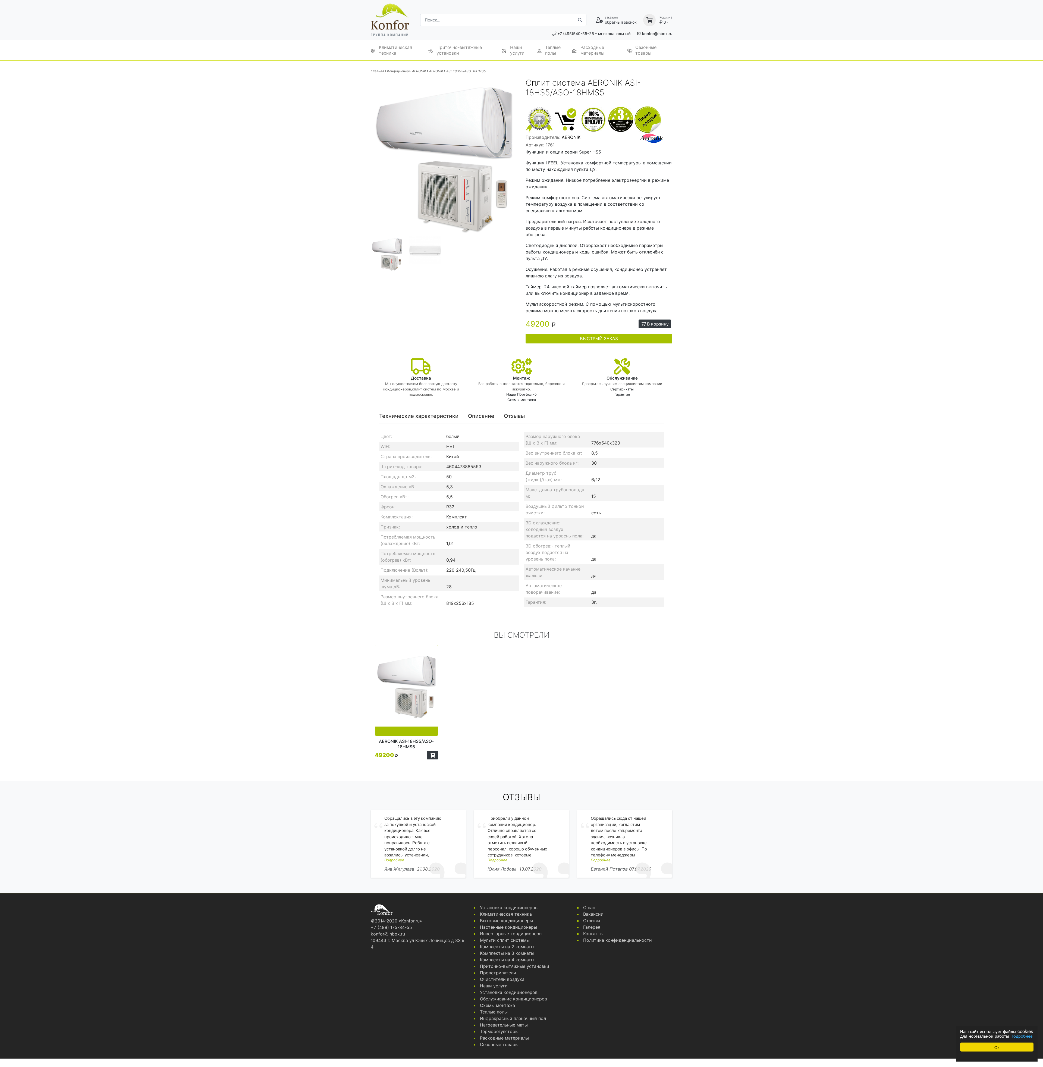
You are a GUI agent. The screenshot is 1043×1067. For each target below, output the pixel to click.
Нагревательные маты (504, 1025)
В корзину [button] (657, 324)
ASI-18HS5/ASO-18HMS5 (466, 71)
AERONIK (436, 71)
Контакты (593, 933)
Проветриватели (498, 972)
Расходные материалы (592, 50)
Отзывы (514, 416)
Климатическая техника (395, 50)
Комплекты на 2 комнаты (507, 946)
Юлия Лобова (502, 869)
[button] (432, 755)
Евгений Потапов (609, 869)
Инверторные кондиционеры (511, 933)
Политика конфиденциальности (617, 940)
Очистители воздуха (502, 979)
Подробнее (1021, 1035)
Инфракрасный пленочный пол (513, 1018)
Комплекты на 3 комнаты (507, 953)
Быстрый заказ (599, 338)
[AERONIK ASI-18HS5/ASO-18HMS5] (406, 690)
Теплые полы (553, 50)
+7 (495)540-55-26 (575, 33)
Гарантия (622, 394)
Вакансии (593, 914)
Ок (997, 1047)
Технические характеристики (418, 416)
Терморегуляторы (499, 1031)
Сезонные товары (645, 50)
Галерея (591, 927)
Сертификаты (622, 389)
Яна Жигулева (399, 869)
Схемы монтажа (521, 400)
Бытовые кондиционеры (506, 920)
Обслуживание (622, 378)
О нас (589, 907)
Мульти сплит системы (505, 940)
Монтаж (521, 378)
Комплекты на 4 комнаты (507, 959)
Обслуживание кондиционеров (513, 999)
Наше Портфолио (521, 394)
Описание (481, 416)
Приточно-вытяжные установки (459, 50)
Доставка (421, 378)
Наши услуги (517, 50)
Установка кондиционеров (509, 907)
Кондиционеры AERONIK (406, 71)
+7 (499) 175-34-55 (391, 927)
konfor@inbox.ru (657, 33)
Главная (377, 71)
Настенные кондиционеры (508, 927)
